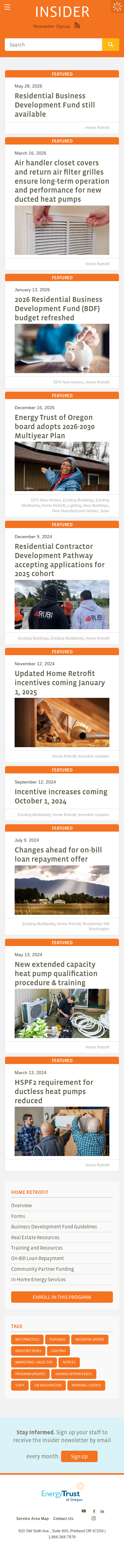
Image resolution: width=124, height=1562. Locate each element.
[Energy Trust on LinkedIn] (102, 1512)
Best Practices (27, 1339)
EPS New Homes (69, 382)
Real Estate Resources (35, 1237)
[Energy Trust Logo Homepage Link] (62, 1498)
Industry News (28, 1351)
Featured (57, 1339)
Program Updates (30, 1374)
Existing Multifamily (67, 638)
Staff (19, 1385)
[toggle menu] (7, 7)
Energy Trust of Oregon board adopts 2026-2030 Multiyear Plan (55, 426)
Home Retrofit (97, 128)
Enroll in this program (62, 1297)
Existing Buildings (78, 500)
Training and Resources (37, 1248)
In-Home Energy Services (38, 1279)
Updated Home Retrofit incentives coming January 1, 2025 (60, 682)
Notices (69, 1362)
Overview (21, 1205)
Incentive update (89, 1339)
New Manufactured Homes (75, 511)
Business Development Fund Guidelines (54, 1226)
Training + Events (86, 1385)
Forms (18, 1216)
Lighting (74, 505)
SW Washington (48, 1385)
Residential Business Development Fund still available (55, 104)
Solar (104, 511)
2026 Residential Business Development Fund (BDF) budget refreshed (58, 308)
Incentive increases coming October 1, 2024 (61, 796)
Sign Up (79, 1456)
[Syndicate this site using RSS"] (77, 30)
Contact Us (63, 1518)
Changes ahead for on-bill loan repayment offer (58, 854)
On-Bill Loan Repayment (37, 1258)
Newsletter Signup (51, 26)
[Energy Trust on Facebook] (94, 1512)
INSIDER (62, 11)
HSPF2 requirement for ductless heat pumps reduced (54, 1091)
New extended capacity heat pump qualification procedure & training (56, 973)
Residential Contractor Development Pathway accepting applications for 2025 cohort (60, 560)
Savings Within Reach (73, 1374)
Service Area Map (32, 1518)
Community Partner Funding (42, 1269)
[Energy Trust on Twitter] (85, 1512)
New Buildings (95, 505)
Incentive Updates (93, 756)
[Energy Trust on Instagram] (95, 1518)
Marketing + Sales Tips (34, 1362)
